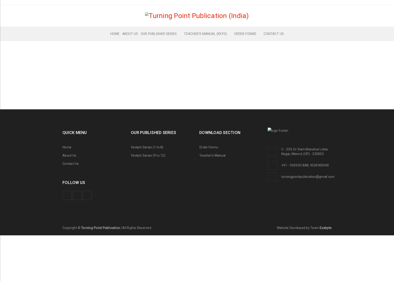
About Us (69, 155)
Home (66, 147)
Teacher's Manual (212, 155)
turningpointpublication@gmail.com (307, 177)
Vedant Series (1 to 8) (147, 147)
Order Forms (208, 147)
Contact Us (70, 163)
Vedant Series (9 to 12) (148, 155)
